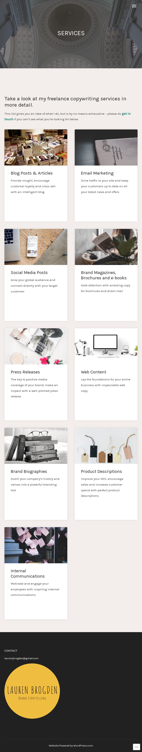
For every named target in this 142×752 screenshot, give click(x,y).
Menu (134, 6)
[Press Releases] (35, 346)
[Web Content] (106, 346)
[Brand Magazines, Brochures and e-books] (106, 247)
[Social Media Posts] (35, 247)
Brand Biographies (29, 471)
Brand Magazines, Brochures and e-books (104, 275)
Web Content (93, 372)
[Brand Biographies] (35, 446)
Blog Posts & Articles (32, 173)
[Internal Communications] (35, 545)
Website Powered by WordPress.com (71, 745)
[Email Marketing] (106, 147)
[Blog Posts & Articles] (35, 147)
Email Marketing (97, 173)
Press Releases (25, 372)
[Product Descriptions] (106, 446)
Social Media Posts (29, 272)
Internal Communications (28, 573)
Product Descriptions (101, 471)
